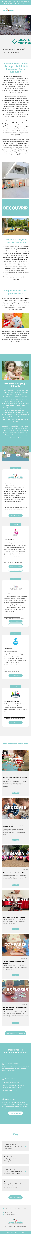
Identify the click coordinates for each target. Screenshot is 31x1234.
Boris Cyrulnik (24, 298)
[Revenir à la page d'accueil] (15, 1221)
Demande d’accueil (15, 1113)
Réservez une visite (15, 515)
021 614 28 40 (8, 563)
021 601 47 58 (8, 618)
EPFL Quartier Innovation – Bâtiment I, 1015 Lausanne (16, 1)
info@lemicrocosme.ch (17, 563)
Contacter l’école (15, 675)
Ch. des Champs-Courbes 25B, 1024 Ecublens (14, 669)
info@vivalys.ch (15, 671)
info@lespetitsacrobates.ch (18, 618)
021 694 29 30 (8, 671)
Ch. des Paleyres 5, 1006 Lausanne (12, 617)
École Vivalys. (22, 259)
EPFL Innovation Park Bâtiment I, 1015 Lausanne (15, 507)
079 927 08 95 (8, 718)
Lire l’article (15, 793)
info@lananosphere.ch (21, 3)
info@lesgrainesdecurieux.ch (19, 718)
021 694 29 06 (16, 1087)
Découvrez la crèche (15, 566)
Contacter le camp (15, 722)
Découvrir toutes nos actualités (15, 1033)
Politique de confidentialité (19, 1226)
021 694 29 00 (9, 3)
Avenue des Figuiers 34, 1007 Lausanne (13, 562)
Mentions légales (9, 1226)
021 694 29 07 (14, 1090)
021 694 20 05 (14, 1082)
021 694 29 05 (19, 1085)
